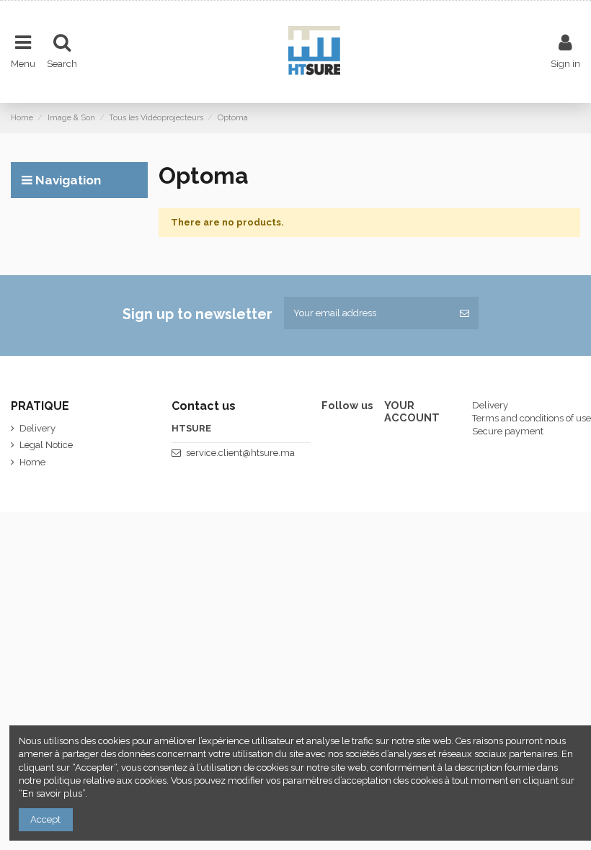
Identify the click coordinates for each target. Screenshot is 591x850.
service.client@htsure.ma (240, 452)
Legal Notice (46, 444)
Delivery (37, 428)
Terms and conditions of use (531, 418)
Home (32, 462)
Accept (45, 819)
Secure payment (507, 431)
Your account (412, 411)
